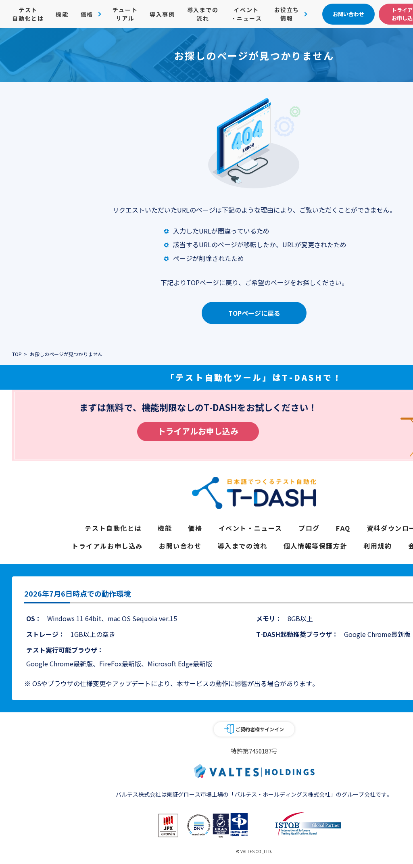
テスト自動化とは (28, 14)
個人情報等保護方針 (315, 546)
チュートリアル (125, 14)
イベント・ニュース (246, 14)
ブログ (309, 528)
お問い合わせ (180, 546)
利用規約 (377, 546)
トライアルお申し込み (198, 431)
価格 (195, 528)
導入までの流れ (203, 14)
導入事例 (162, 14)
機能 (62, 14)
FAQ (343, 528)
